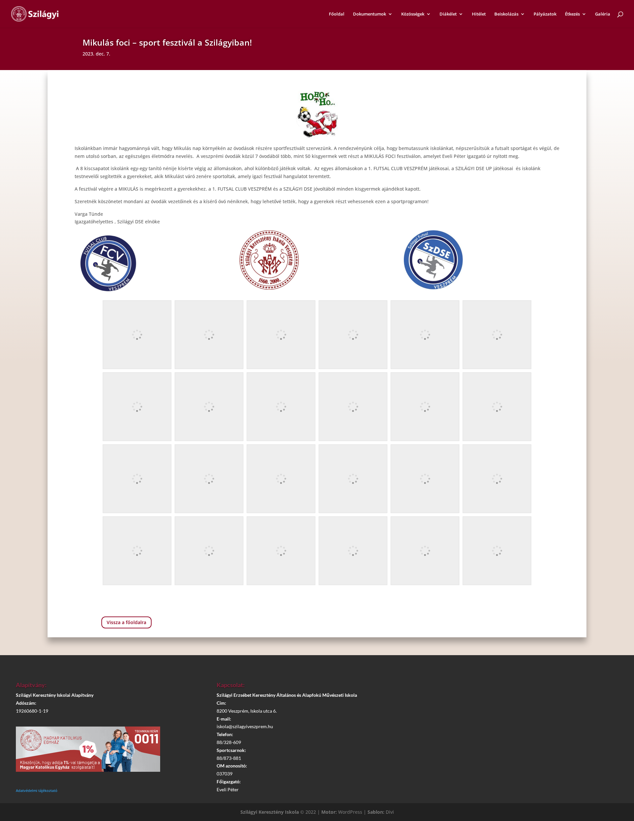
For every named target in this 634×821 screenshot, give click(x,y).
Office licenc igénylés (521, 744)
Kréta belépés (517, 688)
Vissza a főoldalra (126, 622)
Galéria (602, 14)
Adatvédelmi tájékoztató (36, 790)
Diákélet (448, 14)
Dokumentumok (369, 14)
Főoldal (336, 14)
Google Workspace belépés (521, 725)
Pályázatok (545, 14)
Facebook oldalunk (521, 706)
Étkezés (572, 14)
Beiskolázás (506, 14)
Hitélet (479, 14)
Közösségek (412, 14)
